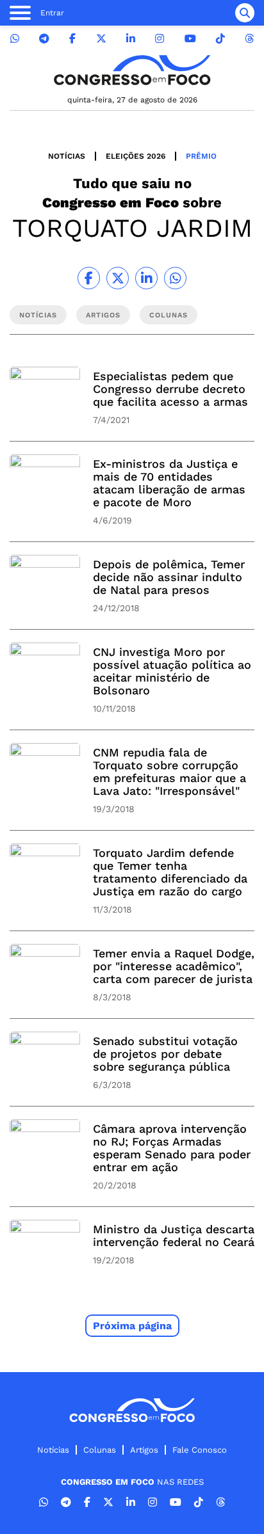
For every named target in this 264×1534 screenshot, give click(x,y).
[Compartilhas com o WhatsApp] (175, 278)
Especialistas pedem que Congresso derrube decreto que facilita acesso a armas (170, 388)
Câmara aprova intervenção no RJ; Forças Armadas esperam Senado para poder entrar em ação (172, 1148)
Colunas (99, 1450)
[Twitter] (101, 39)
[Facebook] (72, 39)
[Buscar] (244, 12)
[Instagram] (159, 39)
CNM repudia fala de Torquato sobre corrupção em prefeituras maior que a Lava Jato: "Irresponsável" (169, 771)
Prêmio (201, 156)
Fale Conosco (199, 1450)
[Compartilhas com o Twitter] (117, 278)
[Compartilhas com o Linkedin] (146, 278)
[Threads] (249, 39)
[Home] (132, 70)
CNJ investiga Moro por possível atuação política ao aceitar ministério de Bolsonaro (172, 671)
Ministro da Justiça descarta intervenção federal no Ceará (173, 1235)
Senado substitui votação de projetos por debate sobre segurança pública (165, 1053)
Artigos (144, 1450)
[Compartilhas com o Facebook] (89, 278)
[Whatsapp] (14, 39)
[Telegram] (44, 39)
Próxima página (132, 1326)
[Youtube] (190, 39)
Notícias (66, 156)
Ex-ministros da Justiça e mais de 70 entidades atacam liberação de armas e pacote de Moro (169, 483)
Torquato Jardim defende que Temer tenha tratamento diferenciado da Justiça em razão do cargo (170, 872)
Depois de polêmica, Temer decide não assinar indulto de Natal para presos (169, 576)
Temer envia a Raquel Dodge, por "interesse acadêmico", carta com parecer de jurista (173, 966)
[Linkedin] (130, 39)
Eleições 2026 (135, 156)
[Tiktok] (220, 39)
